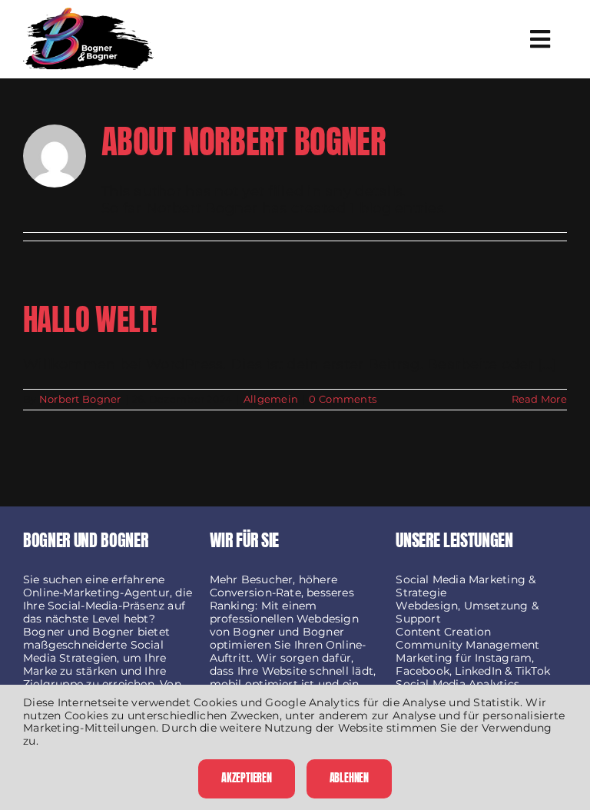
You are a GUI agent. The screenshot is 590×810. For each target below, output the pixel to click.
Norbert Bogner (80, 399)
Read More (539, 399)
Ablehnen (349, 778)
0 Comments (342, 399)
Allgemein (271, 399)
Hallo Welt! (90, 319)
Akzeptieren (246, 778)
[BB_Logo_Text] (88, 14)
